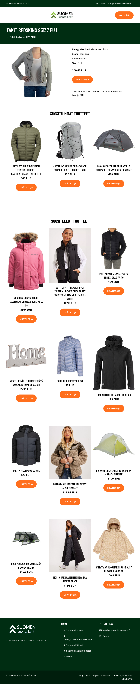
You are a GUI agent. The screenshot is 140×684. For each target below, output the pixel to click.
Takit (105, 49)
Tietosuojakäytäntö (122, 675)
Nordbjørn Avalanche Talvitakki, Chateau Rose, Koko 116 (26, 301)
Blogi (69, 656)
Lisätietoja (82, 79)
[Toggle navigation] (10, 15)
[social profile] (27, 3)
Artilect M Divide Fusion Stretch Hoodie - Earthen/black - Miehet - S (26, 170)
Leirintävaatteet (93, 49)
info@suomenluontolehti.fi (119, 3)
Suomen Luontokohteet (78, 650)
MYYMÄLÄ (124, 15)
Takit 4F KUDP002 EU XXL (69, 381)
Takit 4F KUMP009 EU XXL (26, 470)
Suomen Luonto (74, 630)
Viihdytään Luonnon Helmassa (79, 639)
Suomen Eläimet (74, 645)
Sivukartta (127, 678)
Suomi (102, 3)
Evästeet (105, 675)
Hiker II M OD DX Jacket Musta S (114, 395)
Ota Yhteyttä (92, 675)
